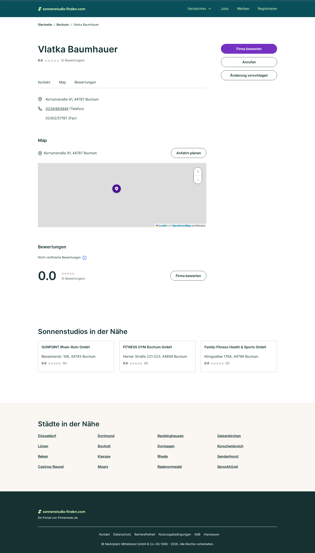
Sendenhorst (227, 456)
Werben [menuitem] (243, 8)
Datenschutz (122, 534)
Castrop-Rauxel (51, 466)
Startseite (45, 24)
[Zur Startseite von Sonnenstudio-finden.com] (61, 8)
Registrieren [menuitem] (267, 8)
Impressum (211, 534)
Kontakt (104, 534)
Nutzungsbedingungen (175, 534)
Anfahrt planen (188, 153)
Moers (103, 466)
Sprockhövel (227, 466)
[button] (116, 189)
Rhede (163, 456)
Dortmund (106, 436)
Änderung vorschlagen (249, 75)
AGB (197, 534)
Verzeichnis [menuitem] (197, 8)
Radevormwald (170, 466)
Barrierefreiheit (145, 534)
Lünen (43, 446)
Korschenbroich (230, 446)
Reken (43, 456)
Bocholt (104, 446)
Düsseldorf (47, 436)
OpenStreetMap (181, 225)
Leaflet (162, 225)
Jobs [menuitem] (224, 8)
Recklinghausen (171, 436)
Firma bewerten (188, 276)
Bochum (63, 24)
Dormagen (166, 446)
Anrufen (249, 62)
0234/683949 (57, 109)
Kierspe (104, 456)
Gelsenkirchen (229, 436)
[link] (76, 356)
